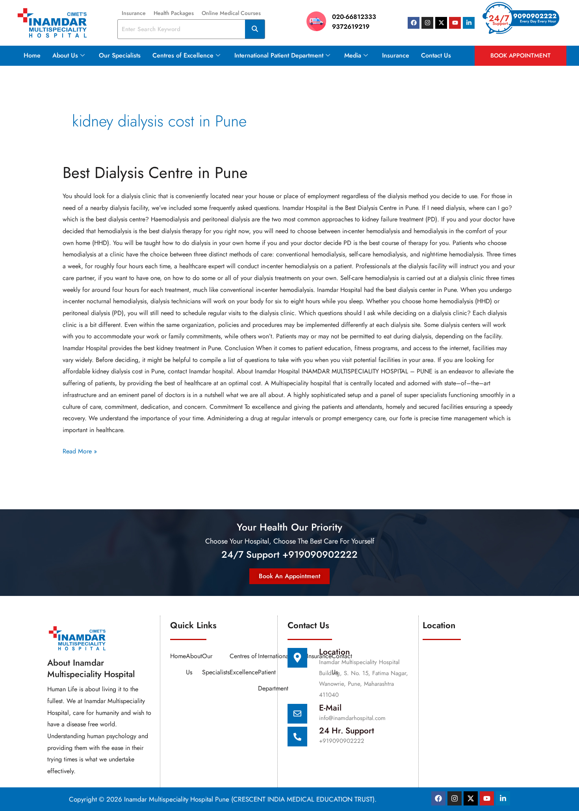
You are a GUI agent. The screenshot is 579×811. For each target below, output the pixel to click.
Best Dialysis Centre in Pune (155, 172)
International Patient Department (278, 55)
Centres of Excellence (182, 55)
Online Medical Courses (231, 13)
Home (32, 55)
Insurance (134, 13)
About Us (65, 55)
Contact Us (436, 55)
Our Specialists (120, 55)
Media (352, 55)
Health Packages (174, 13)
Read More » (80, 450)
